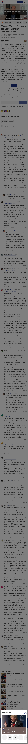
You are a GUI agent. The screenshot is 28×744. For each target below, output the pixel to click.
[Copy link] (4, 737)
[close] (25, 712)
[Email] (15, 737)
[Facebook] (10, 737)
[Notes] (20, 737)
